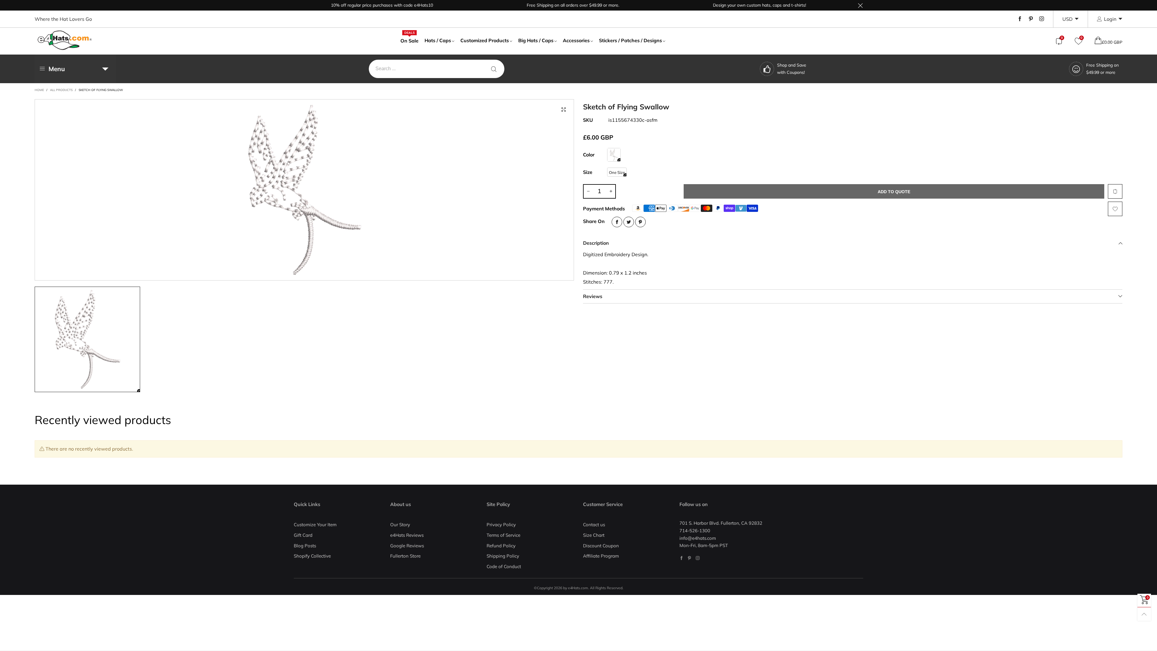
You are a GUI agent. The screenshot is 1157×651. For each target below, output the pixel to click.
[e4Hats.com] (65, 40)
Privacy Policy (501, 524)
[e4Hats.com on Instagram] (697, 558)
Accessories (576, 40)
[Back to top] (1144, 614)
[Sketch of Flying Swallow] (614, 155)
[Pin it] (640, 222)
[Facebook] (1019, 19)
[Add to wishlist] (1115, 209)
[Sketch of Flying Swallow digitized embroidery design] (304, 189)
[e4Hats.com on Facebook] (681, 558)
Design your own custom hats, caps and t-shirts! (739, 5)
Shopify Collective (312, 556)
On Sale (409, 40)
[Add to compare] (1115, 191)
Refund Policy (501, 546)
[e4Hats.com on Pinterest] (689, 558)
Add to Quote (894, 191)
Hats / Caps (438, 40)
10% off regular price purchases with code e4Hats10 (362, 5)
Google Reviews (407, 546)
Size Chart (593, 535)
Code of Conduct (504, 566)
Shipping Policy (503, 556)
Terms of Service (503, 535)
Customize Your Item (315, 524)
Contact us (594, 524)
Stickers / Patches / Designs (630, 40)
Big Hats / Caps (535, 40)
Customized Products (484, 40)
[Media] (563, 110)
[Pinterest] (1030, 19)
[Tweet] (628, 222)
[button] (588, 191)
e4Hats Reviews (407, 535)
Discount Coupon (601, 546)
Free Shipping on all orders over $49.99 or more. (553, 5)
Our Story (400, 524)
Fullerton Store (405, 556)
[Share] (617, 222)
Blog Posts (305, 546)
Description (596, 243)
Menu (57, 69)
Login (1110, 19)
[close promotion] (860, 5)
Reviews (592, 296)
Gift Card (303, 535)
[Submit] (493, 69)
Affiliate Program (601, 556)
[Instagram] (1041, 19)
